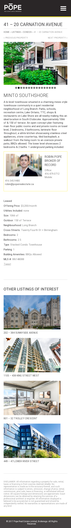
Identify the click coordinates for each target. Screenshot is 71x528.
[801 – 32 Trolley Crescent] (36, 398)
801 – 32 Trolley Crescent (21, 418)
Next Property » (58, 38)
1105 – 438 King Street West (21, 375)
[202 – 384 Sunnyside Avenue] (36, 312)
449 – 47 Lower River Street (21, 461)
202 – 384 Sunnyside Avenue (21, 332)
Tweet (7, 264)
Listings (16, 32)
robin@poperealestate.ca (19, 184)
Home (7, 32)
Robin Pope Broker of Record (53, 161)
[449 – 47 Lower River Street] (36, 441)
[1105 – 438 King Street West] (36, 355)
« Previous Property (16, 38)
